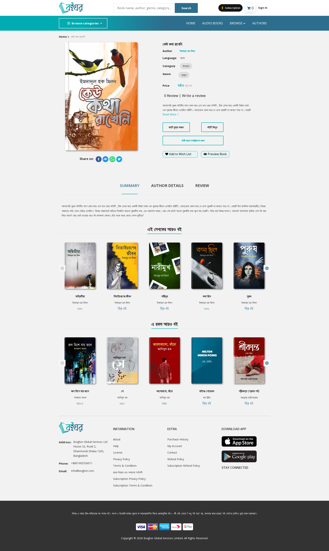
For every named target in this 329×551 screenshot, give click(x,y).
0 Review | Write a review (185, 95)
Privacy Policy (121, 459)
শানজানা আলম (80, 397)
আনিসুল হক (122, 397)
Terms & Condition (125, 465)
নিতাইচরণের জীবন (122, 296)
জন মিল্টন (207, 397)
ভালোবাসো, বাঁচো (165, 391)
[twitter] (119, 159)
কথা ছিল (207, 296)
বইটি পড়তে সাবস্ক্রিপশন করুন (193, 140)
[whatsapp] (112, 159)
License (117, 452)
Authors (259, 23)
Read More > (171, 114)
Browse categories (85, 23)
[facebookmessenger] (105, 159)
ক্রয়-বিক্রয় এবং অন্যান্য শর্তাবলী (127, 472)
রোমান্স (184, 75)
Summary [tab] (129, 185)
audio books (212, 23)
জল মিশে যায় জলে (80, 391)
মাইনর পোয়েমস (206, 391)
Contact (172, 452)
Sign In (262, 8)
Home (190, 23)
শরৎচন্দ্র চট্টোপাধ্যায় (249, 397)
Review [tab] (202, 185)
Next (267, 268)
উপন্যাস (186, 66)
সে (122, 391)
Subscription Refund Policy (183, 465)
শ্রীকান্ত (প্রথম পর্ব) (249, 391)
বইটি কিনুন (212, 127)
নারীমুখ (164, 296)
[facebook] (99, 159)
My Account (174, 446)
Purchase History (177, 439)
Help (116, 446)
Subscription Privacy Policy (129, 479)
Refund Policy (175, 459)
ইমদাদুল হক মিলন (80, 302)
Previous (62, 268)
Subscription (232, 8)
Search (186, 8)
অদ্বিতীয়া (80, 296)
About (117, 439)
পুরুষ (249, 296)
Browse (236, 23)
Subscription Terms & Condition (132, 485)
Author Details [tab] (167, 185)
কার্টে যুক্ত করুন (176, 127)
